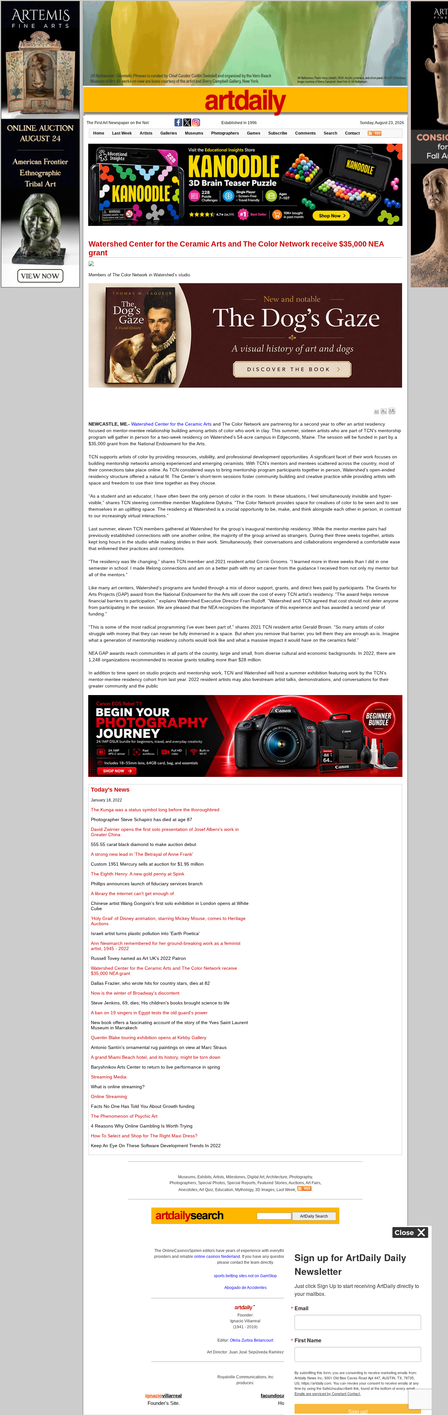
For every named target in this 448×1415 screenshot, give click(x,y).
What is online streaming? (118, 1086)
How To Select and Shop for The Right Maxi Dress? (144, 1135)
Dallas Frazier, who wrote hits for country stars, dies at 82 (150, 983)
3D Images (265, 1189)
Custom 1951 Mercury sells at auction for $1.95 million (147, 864)
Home (98, 133)
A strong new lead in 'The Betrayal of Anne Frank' (142, 854)
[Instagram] (196, 125)
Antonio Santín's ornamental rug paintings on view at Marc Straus (159, 1047)
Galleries (168, 133)
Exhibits (204, 1177)
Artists (146, 133)
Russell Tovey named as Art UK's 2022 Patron (138, 958)
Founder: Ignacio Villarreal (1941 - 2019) (245, 1321)
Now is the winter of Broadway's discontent (135, 993)
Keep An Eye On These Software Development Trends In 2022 (156, 1145)
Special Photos (211, 1183)
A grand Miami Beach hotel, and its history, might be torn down (155, 1057)
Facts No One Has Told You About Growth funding (142, 1106)
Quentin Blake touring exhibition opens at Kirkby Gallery (148, 1037)
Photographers (225, 133)
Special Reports (241, 1183)
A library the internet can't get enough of (132, 893)
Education (224, 1189)
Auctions (296, 1183)
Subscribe (277, 133)
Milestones (235, 1177)
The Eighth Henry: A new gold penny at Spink (137, 873)
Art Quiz (206, 1189)
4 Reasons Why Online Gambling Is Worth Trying (142, 1126)
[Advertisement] (327, 832)
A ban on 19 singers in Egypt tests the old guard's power (149, 1012)
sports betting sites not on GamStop (245, 1276)
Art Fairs (313, 1183)
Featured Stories (272, 1183)
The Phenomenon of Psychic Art (124, 1116)
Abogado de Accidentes (245, 1287)
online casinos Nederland (217, 1256)
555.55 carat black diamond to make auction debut (143, 844)
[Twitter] (187, 125)
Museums (194, 133)
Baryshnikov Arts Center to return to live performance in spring (155, 1067)
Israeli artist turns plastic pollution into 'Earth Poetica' (145, 933)
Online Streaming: (109, 1096)
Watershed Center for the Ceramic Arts (171, 424)
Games (253, 133)
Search (330, 133)
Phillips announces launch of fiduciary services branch (147, 883)
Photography (300, 1177)
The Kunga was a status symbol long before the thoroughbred (155, 809)
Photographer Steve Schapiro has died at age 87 (141, 819)
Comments (305, 133)
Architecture (276, 1177)
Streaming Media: (109, 1076)
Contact (352, 133)
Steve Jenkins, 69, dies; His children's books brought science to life (160, 1002)
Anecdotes (187, 1189)
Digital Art (255, 1177)
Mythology (244, 1189)
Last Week (122, 133)
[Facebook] (178, 125)
